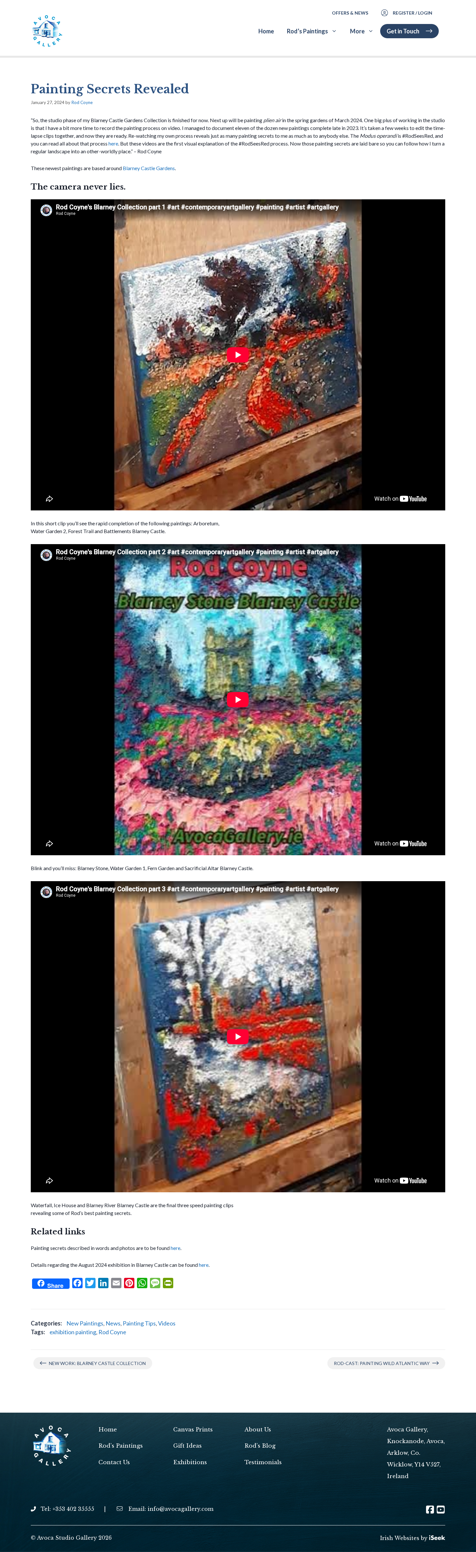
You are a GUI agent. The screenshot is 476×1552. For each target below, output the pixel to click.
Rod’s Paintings (307, 31)
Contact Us (114, 1462)
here (113, 143)
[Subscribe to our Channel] (440, 1511)
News (113, 1323)
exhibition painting (73, 1332)
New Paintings (84, 1323)
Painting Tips (139, 1323)
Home (266, 31)
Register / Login (412, 13)
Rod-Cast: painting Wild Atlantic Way (382, 1363)
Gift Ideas (187, 1445)
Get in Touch (403, 31)
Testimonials (263, 1462)
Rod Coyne (112, 1332)
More (357, 31)
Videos (167, 1323)
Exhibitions (190, 1462)
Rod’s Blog (260, 1445)
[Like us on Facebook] (430, 1511)
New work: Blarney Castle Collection (97, 1363)
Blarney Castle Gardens (149, 168)
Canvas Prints (193, 1429)
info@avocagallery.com (180, 1509)
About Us (257, 1429)
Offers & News (350, 13)
